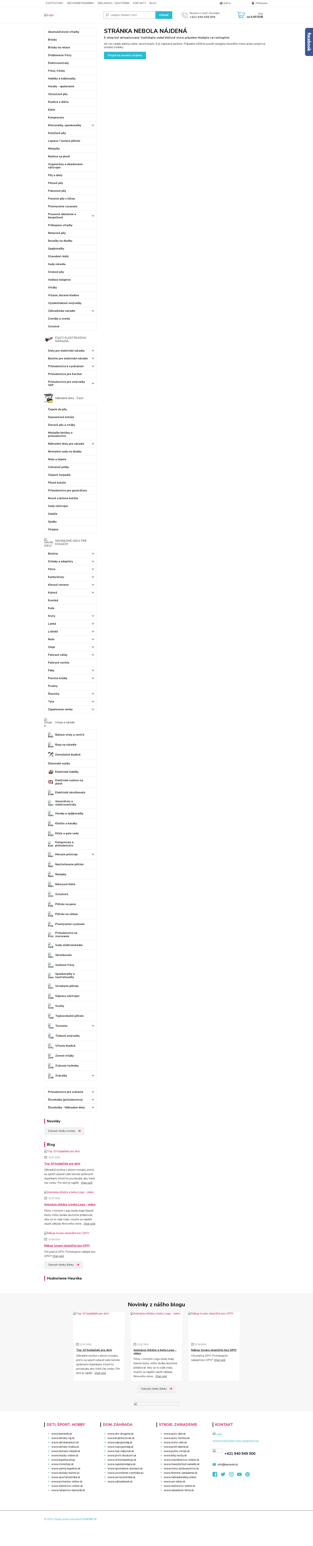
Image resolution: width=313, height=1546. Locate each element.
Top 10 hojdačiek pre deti (62, 1164)
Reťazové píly (57, 233)
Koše (51, 608)
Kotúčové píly (57, 133)
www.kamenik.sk (61, 1434)
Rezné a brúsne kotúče (63, 498)
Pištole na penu (65, 904)
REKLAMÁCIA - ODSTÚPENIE (113, 3)
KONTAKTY (139, 3)
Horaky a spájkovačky (69, 813)
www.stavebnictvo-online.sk (181, 1460)
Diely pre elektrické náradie (66, 351)
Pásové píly (55, 183)
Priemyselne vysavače (62, 206)
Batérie (53, 553)
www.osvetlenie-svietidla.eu (125, 1473)
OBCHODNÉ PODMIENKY (80, 3)
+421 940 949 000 (202, 17)
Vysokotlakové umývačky (65, 303)
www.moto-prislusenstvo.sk (181, 1468)
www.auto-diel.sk (175, 1434)
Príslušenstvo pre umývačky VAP (66, 383)
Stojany (53, 529)
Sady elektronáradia (69, 945)
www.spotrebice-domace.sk (125, 1468)
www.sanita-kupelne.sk (65, 1468)
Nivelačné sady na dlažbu (65, 451)
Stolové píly (56, 272)
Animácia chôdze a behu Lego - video (69, 1205)
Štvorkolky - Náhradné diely (66, 1107)
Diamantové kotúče (61, 417)
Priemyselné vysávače (70, 924)
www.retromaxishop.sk (122, 1460)
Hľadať (163, 15)
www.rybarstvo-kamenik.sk (68, 1490)
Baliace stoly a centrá (69, 735)
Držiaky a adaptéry (60, 561)
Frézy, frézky (56, 71)
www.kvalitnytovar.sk (121, 1438)
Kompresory (56, 117)
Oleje (51, 647)
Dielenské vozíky (59, 763)
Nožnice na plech (59, 156)
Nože (51, 639)
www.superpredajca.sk (121, 1464)
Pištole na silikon (66, 914)
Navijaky (60, 874)
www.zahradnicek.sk (120, 1481)
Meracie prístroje (66, 854)
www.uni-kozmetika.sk (121, 1477)
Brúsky (52, 39)
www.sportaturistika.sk (65, 1477)
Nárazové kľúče (65, 884)
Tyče (51, 701)
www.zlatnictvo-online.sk (67, 1486)
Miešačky (54, 148)
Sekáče (52, 514)
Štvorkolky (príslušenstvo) (65, 1100)
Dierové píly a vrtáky (61, 425)
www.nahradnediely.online (180, 1477)
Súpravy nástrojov (67, 996)
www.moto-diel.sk (175, 1442)
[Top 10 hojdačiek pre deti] (62, 1152)
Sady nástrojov (58, 506)
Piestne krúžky (57, 678)
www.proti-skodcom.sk (122, 1455)
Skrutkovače (63, 955)
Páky (51, 670)
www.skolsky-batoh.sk (65, 1473)
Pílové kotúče (57, 482)
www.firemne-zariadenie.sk (180, 1473)
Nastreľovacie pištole (69, 864)
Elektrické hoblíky (67, 772)
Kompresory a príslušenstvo (64, 843)
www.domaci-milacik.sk (65, 1451)
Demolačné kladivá (67, 754)
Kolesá (52, 592)
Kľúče (51, 110)
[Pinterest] (247, 1475)
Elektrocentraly (58, 63)
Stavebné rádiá (58, 256)
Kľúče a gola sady (67, 833)
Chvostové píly (58, 94)
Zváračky (61, 1075)
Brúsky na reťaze (59, 47)
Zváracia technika (67, 1065)
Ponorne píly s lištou (61, 198)
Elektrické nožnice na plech (69, 782)
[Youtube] (241, 1475)
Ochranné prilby (58, 467)
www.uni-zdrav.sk (174, 1481)
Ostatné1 (61, 894)
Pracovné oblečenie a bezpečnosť (62, 215)
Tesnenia (61, 1026)
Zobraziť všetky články (61, 1264)
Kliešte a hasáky (66, 823)
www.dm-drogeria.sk (120, 1434)
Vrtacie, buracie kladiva (63, 295)
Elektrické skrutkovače (70, 792)
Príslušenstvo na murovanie (66, 934)
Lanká (52, 624)
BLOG (153, 3)
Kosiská (53, 600)
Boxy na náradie (65, 744)
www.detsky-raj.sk (62, 1438)
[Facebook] (217, 1475)
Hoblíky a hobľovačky (62, 78)
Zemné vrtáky (64, 1056)
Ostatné (53, 326)
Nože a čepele (57, 459)
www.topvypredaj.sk (120, 1447)
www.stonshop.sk (62, 1464)
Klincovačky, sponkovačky (64, 125)
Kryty (51, 616)
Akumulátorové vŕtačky (63, 32)
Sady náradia (57, 264)
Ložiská (53, 631)
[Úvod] (72, 15)
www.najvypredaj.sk (120, 1442)
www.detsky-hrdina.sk (65, 1447)
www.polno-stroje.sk (177, 1451)
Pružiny (53, 686)
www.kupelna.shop (63, 1460)
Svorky (59, 1006)
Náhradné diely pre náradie (66, 444)
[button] (126, 1489)
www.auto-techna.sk (177, 1438)
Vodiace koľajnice (59, 280)
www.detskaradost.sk (65, 1442)
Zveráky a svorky (59, 318)
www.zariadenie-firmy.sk (179, 1490)
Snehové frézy (64, 965)
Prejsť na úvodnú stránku (125, 55)
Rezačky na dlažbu (60, 241)
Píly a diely (55, 175)
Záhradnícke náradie (61, 311)
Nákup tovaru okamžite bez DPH (66, 1246)
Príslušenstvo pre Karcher (65, 374)
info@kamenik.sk (228, 1464)
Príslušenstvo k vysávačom (66, 366)
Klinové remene (58, 585)
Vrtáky (52, 287)
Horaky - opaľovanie (61, 86)
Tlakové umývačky (67, 1036)
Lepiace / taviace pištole (64, 141)
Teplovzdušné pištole (69, 1016)
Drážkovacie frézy (59, 55)
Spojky (52, 521)
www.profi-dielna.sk (176, 1447)
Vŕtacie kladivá (65, 1046)
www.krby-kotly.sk (175, 1455)
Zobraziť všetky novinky (61, 1131)
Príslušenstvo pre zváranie (65, 1092)
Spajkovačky (56, 248)
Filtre (51, 569)
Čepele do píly (57, 409)
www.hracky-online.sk (64, 1455)
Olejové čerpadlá (59, 475)
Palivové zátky (57, 655)
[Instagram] (233, 1475)
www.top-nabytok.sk (121, 1451)
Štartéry (53, 694)
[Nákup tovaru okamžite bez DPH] (66, 1234)
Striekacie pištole (67, 986)
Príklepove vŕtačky (60, 225)
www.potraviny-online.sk (66, 1481)
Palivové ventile (58, 662)
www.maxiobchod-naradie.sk (181, 1464)
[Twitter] (225, 1475)
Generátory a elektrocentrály (65, 803)
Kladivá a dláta (58, 102)
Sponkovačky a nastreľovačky (65, 975)
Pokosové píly (57, 191)
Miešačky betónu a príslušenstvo (60, 434)
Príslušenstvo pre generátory (67, 490)
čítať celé (86, 1183)
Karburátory (56, 577)
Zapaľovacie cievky (60, 709)
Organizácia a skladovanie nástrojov (65, 165)
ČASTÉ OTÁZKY (54, 3)
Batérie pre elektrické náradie (68, 358)
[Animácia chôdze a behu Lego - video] (69, 1193)
